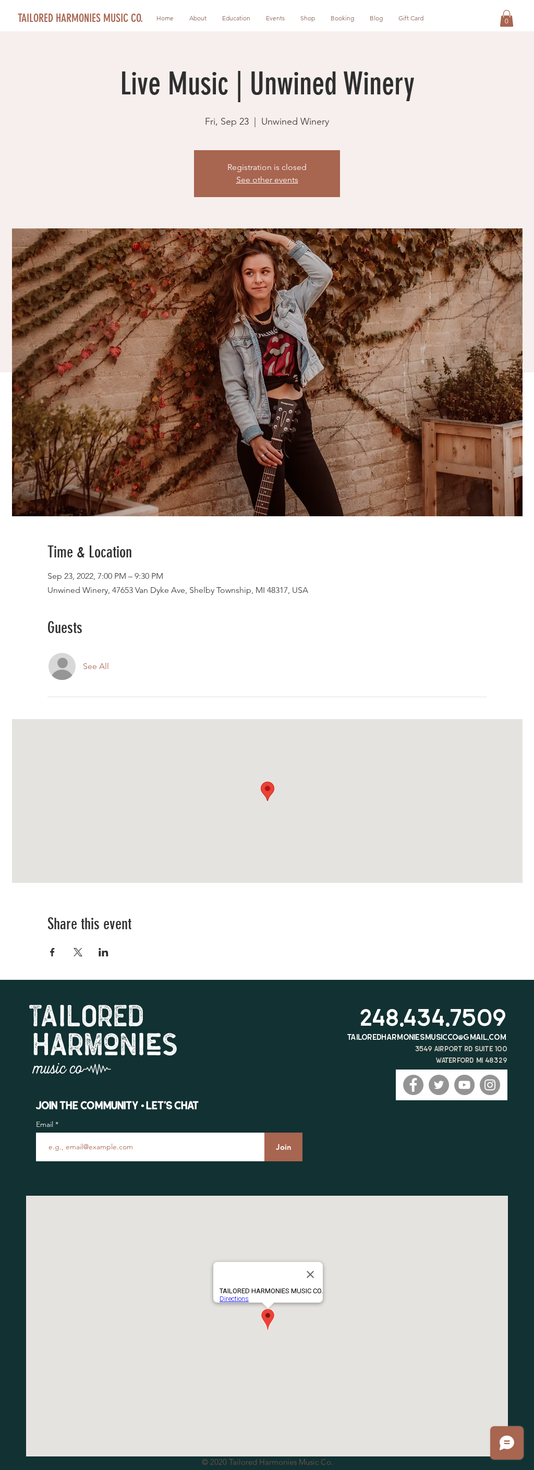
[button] (507, 18)
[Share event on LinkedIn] (103, 952)
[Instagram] (490, 1085)
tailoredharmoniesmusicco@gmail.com (426, 1037)
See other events (267, 180)
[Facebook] (413, 1085)
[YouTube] (464, 1085)
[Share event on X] (78, 952)
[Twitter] (439, 1085)
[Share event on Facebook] (52, 952)
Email (45, 1124)
